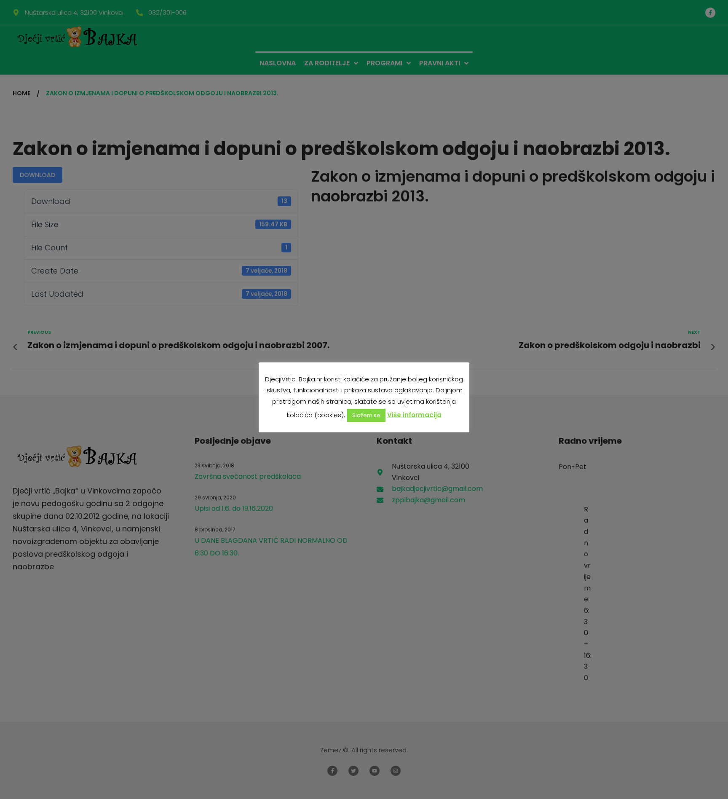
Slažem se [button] (366, 415)
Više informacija (414, 414)
